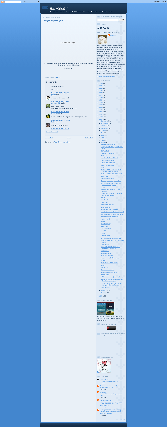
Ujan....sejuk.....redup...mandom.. (111, 181)
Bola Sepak (104, 200)
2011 (101, 114)
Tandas (103, 167)
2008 (101, 296)
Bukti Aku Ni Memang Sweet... (110, 272)
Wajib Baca (104, 226)
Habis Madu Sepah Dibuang (109, 262)
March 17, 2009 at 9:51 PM (60, 93)
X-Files (103, 187)
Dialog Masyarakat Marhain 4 (110, 216)
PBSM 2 (103, 231)
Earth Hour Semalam (107, 165)
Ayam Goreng (105, 207)
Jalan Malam (105, 244)
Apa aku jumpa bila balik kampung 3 (112, 212)
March (103, 142)
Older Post (89, 138)
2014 (101, 107)
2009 (101, 119)
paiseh (53, 95)
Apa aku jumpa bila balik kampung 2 (112, 214)
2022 (101, 93)
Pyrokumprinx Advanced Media (110, 386)
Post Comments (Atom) (62, 142)
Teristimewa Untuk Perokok (109, 209)
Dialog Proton (105, 274)
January (104, 293)
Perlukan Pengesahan (108, 153)
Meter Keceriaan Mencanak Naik (111, 173)
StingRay (113, 35)
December (104, 121)
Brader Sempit (105, 219)
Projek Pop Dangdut (54, 20)
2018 (101, 102)
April (102, 140)
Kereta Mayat (104, 379)
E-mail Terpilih (105, 235)
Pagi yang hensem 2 (107, 178)
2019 (101, 100)
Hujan (102, 265)
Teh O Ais (104, 155)
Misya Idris (55, 113)
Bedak (103, 221)
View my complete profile (107, 76)
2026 (101, 83)
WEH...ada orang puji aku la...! (110, 277)
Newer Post (49, 138)
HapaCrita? (59, 8)
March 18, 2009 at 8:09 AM (60, 112)
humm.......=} (104, 267)
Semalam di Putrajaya (108, 162)
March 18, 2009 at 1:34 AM (60, 101)
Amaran (103, 260)
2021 (101, 95)
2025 (101, 86)
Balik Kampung (106, 224)
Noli (52, 122)
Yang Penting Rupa (106, 400)
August (103, 130)
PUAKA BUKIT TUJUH (106, 387)
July (102, 133)
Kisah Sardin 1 (105, 287)
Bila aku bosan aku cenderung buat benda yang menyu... (112, 280)
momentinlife (56, 103)
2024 (101, 88)
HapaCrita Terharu (107, 255)
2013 (101, 109)
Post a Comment (52, 132)
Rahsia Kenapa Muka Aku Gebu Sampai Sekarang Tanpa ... (111, 170)
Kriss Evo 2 (104, 176)
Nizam (103, 197)
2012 (101, 112)
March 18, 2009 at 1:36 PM (60, 129)
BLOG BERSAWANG (106, 413)
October (104, 126)
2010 (101, 116)
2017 (101, 105)
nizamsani (103, 392)
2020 (101, 97)
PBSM (103, 233)
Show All (122, 419)
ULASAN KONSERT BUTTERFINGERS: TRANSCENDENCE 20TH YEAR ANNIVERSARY (111, 403)
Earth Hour (104, 202)
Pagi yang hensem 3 (107, 160)
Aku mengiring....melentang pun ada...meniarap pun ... (111, 184)
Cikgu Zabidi (105, 150)
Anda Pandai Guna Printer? (109, 158)
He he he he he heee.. (107, 270)
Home (69, 138)
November (104, 123)
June (103, 135)
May (102, 137)
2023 (101, 90)
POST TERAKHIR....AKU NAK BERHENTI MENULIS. (110, 247)
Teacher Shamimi (106, 253)
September (104, 128)
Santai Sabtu (105, 251)
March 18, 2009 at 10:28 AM (60, 120)
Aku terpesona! (106, 228)
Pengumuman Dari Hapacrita (110, 258)
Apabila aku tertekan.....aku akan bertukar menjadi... (111, 194)
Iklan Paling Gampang (108, 144)
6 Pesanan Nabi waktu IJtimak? (109, 381)
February (104, 290)
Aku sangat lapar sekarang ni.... (111, 238)
